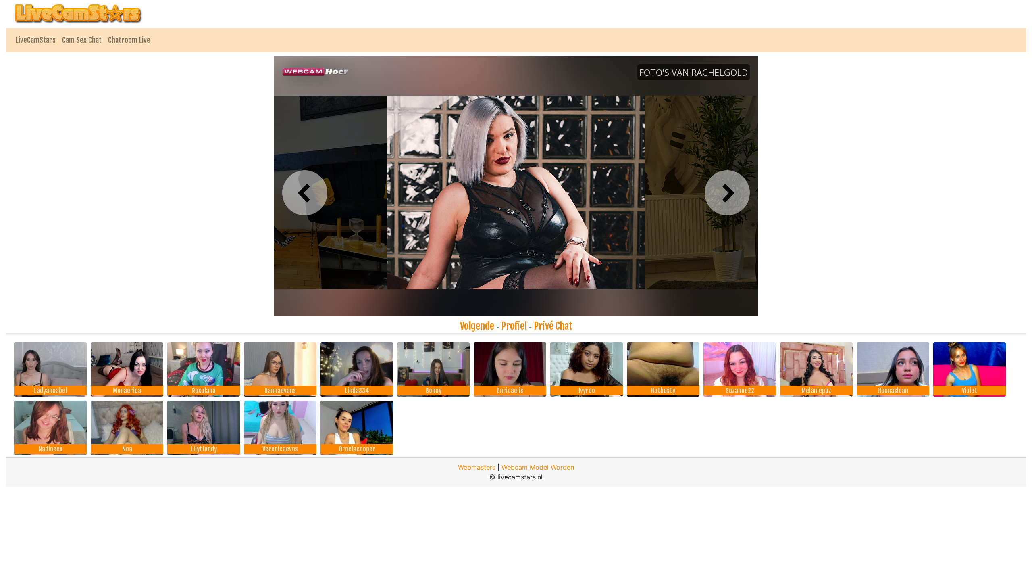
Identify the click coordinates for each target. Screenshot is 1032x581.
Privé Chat (553, 326)
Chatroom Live (129, 40)
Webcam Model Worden (537, 467)
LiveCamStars (36, 40)
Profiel (514, 326)
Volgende (477, 326)
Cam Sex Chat (82, 40)
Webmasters (476, 467)
